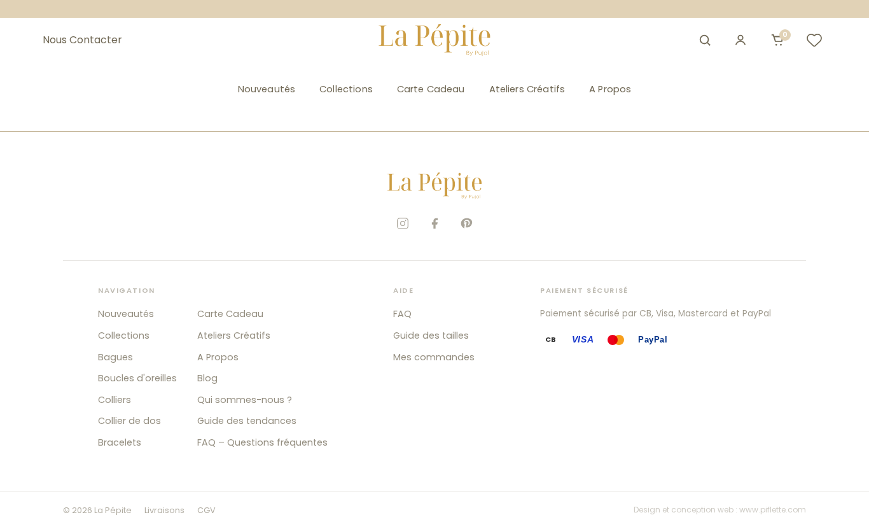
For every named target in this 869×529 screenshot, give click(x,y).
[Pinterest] (466, 223)
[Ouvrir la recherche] (705, 40)
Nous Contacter (82, 40)
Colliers (114, 399)
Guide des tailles (431, 335)
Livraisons (164, 510)
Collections (346, 89)
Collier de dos (129, 420)
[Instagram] (402, 223)
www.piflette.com (772, 509)
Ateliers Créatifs (527, 89)
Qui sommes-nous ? (244, 399)
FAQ (402, 313)
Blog (207, 378)
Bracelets (119, 442)
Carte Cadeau (431, 89)
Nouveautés (266, 89)
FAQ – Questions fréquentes (262, 442)
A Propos (610, 89)
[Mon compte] (740, 40)
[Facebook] (434, 223)
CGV (206, 510)
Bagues (115, 357)
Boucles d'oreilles (137, 378)
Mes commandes (434, 357)
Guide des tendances (246, 420)
